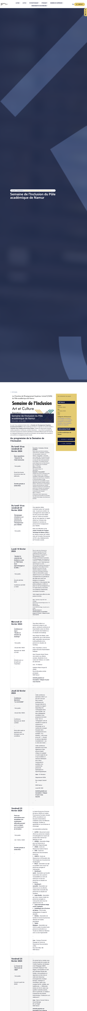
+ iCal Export (66, 443)
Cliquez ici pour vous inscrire (41, 795)
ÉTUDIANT (44, 3)
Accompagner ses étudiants (65, 420)
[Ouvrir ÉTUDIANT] (47, 3)
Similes (36, 916)
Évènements (20, 190)
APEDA (36, 841)
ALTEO (36, 832)
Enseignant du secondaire (64, 421)
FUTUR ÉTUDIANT (33, 3)
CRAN (36, 847)
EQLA (36, 864)
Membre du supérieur (63, 425)
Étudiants (60, 423)
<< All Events (13, 392)
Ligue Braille (38, 895)
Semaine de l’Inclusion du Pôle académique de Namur (32, 195)
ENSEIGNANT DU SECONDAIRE (39, 6)
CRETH (36, 856)
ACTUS (24, 3)
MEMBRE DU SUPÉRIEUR (56, 3)
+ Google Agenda (66, 439)
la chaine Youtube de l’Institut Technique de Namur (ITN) (41, 530)
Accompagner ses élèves (64, 418)
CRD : (36, 850)
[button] (73, 4)
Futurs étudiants (67, 423)
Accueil (13, 190)
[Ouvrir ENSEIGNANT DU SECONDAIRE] (47, 6)
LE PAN (17, 3)
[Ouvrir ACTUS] (26, 3)
